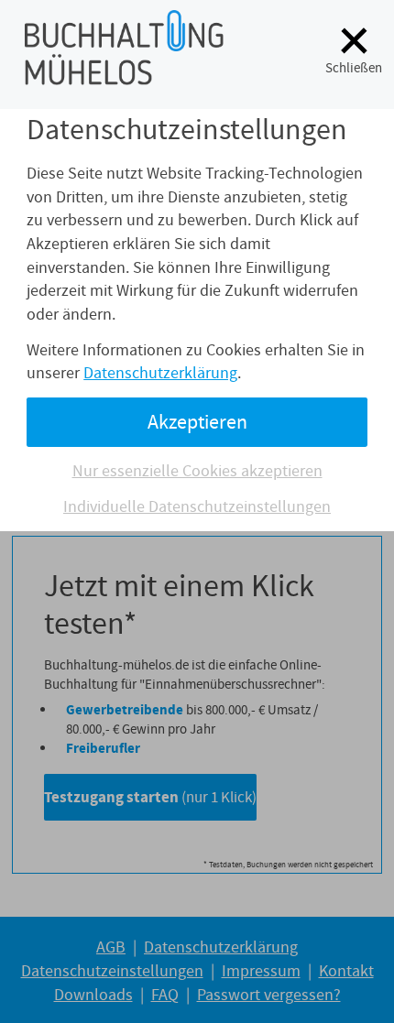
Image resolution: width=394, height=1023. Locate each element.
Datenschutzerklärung (160, 373)
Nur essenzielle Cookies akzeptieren (197, 471)
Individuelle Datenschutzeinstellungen (197, 506)
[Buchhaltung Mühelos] (124, 73)
